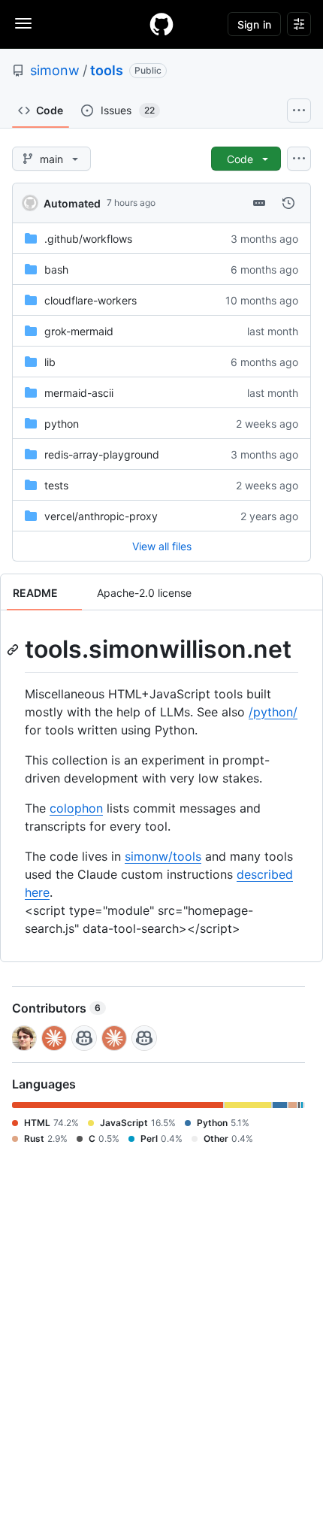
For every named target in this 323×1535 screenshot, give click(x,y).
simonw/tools (163, 856)
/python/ (273, 711)
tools (106, 70)
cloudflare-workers (90, 300)
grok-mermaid (78, 331)
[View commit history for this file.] (288, 202)
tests (56, 485)
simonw (55, 70)
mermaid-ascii (78, 392)
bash (56, 269)
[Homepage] (161, 24)
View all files (162, 546)
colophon (76, 808)
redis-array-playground (101, 454)
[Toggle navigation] (23, 23)
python (61, 423)
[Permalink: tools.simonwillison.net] (14, 649)
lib (50, 362)
